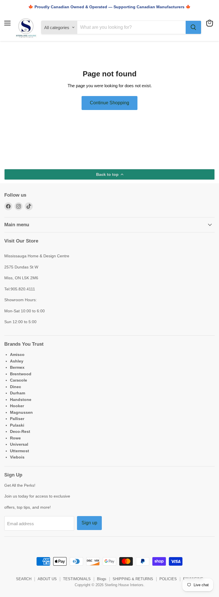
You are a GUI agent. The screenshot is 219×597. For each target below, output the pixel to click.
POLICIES (168, 579)
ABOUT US (47, 579)
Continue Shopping (109, 102)
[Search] (193, 27)
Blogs (101, 579)
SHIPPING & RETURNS (133, 579)
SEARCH (23, 579)
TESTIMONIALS (77, 579)
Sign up (89, 522)
